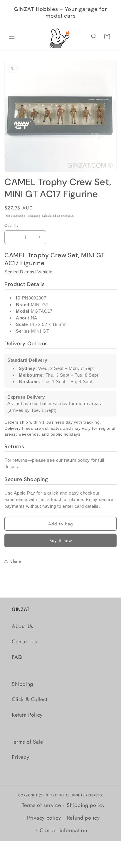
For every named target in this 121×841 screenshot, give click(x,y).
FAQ (17, 657)
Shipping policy (86, 805)
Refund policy (83, 818)
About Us (22, 626)
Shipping (34, 216)
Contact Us (24, 641)
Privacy (20, 757)
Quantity (11, 225)
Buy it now (60, 540)
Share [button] (15, 561)
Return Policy (27, 715)
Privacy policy (44, 818)
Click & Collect (29, 699)
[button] (11, 36)
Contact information (63, 830)
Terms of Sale (27, 742)
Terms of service (41, 805)
